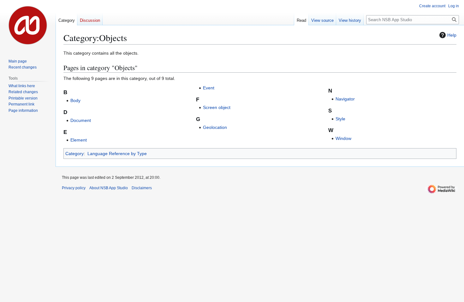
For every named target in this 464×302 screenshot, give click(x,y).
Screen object (216, 107)
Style (340, 118)
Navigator (345, 98)
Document (80, 120)
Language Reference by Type (117, 153)
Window (343, 138)
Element (78, 139)
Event (208, 87)
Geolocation (215, 127)
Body (75, 100)
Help (451, 35)
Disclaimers (142, 188)
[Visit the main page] (28, 25)
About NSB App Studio (108, 188)
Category (74, 153)
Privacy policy (74, 188)
